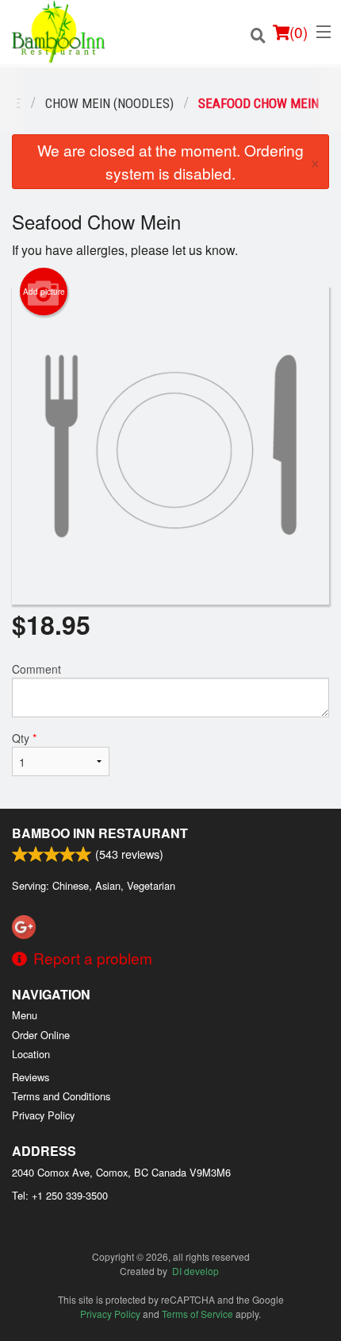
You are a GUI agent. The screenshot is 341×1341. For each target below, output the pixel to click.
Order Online (41, 1034)
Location (31, 1053)
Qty (24, 738)
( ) (298, 31)
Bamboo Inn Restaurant (100, 833)
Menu (24, 1014)
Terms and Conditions (61, 1095)
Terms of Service (197, 1313)
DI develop (195, 1270)
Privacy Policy (43, 1115)
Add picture (44, 291)
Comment (36, 669)
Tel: (60, 1195)
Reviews (30, 1076)
